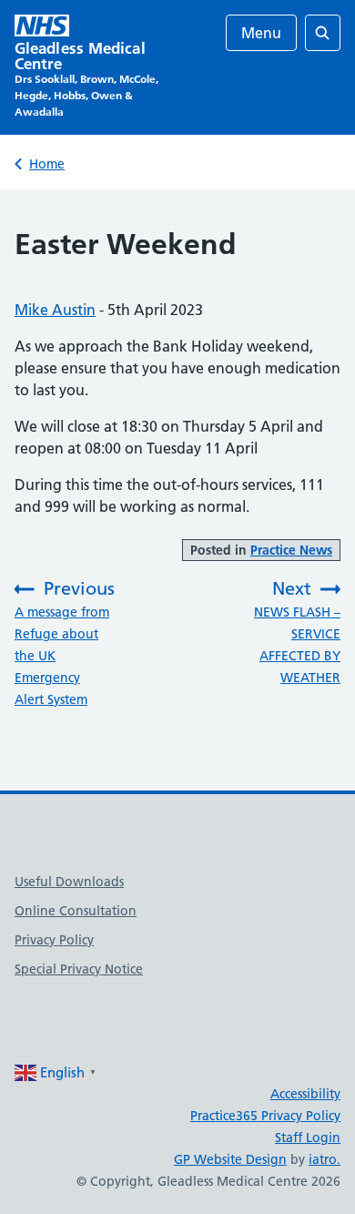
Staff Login (307, 1137)
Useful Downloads (69, 881)
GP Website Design (230, 1159)
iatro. (324, 1159)
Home (47, 164)
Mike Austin (55, 310)
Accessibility (305, 1094)
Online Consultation (76, 911)
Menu (261, 33)
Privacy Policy (54, 940)
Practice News (291, 550)
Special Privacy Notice (79, 969)
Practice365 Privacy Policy (265, 1115)
